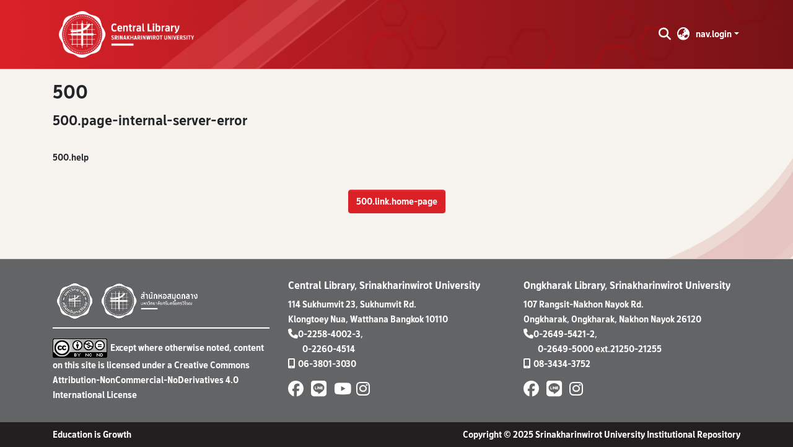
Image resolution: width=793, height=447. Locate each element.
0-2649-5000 (566, 349)
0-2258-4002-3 (329, 334)
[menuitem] (683, 34)
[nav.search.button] (664, 34)
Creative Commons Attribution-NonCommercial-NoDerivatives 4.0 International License (151, 380)
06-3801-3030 (327, 363)
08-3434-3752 (561, 363)
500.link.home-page (396, 201)
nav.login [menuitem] (714, 34)
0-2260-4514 (328, 349)
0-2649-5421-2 (564, 334)
